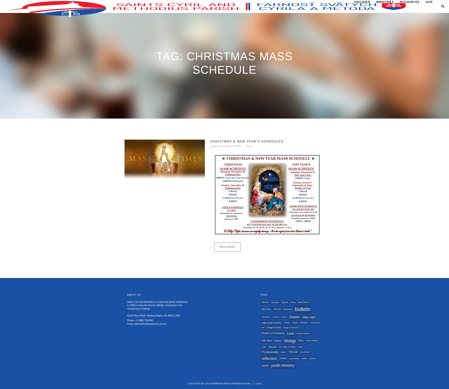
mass (264, 347)
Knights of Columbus (273, 333)
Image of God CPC (291, 328)
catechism (266, 317)
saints (304, 358)
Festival (304, 322)
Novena (273, 347)
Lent (290, 333)
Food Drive (315, 323)
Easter (295, 317)
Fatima (295, 323)
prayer (283, 352)
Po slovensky (270, 352)
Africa (293, 302)
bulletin (303, 309)
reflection (269, 358)
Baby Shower (303, 302)
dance (284, 317)
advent (285, 302)
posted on (225, 146)
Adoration (275, 302)
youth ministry (282, 365)
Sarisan (312, 358)
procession (305, 352)
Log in (259, 383)
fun (263, 327)
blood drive (287, 309)
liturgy (290, 340)
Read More (227, 247)
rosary (283, 358)
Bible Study (266, 309)
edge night (308, 317)
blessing (277, 309)
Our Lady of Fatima (287, 347)
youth (265, 365)
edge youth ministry (272, 322)
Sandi (248, 146)
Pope (300, 347)
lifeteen (278, 340)
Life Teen (267, 340)
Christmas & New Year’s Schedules (247, 141)
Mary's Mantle (312, 341)
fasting (287, 323)
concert (276, 317)
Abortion (265, 302)
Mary (301, 340)
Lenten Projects (303, 333)
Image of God (274, 327)
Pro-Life (293, 352)
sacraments (294, 358)
